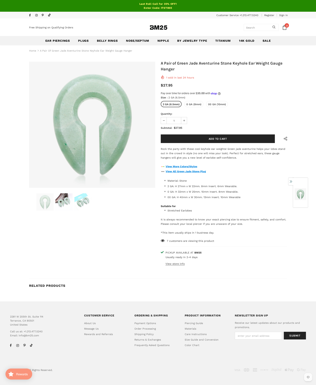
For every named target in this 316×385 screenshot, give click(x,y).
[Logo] (158, 28)
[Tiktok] (50, 15)
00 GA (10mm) (217, 104)
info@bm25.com (29, 335)
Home (32, 50)
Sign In (283, 15)
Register (269, 15)
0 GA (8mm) (193, 104)
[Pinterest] (44, 15)
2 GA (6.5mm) (171, 104)
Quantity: (166, 113)
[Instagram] (37, 15)
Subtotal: (166, 127)
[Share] (284, 138)
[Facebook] (31, 15)
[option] (92, 125)
